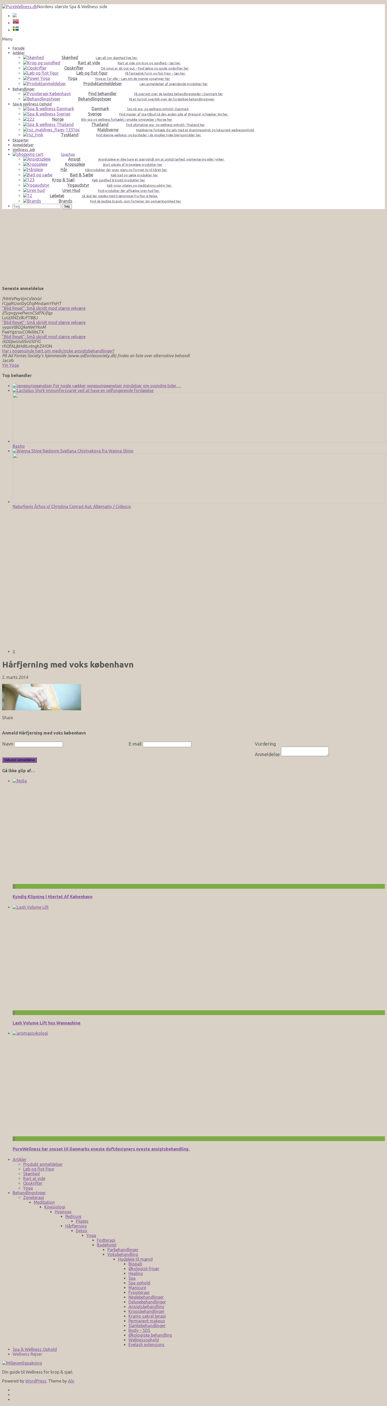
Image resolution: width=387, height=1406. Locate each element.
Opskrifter (32, 1183)
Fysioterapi (139, 1292)
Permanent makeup (146, 1320)
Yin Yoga (10, 365)
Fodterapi (106, 1240)
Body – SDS (139, 1330)
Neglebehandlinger (146, 1297)
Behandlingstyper (29, 1192)
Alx (71, 1381)
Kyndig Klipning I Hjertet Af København (52, 896)
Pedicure (73, 1216)
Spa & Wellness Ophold (35, 1349)
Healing (135, 1273)
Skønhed (31, 1173)
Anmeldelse (267, 754)
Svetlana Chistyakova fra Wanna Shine (96, 450)
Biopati (135, 1264)
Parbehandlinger (122, 1249)
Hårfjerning (76, 1226)
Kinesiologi (54, 1207)
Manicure (137, 1287)
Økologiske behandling (150, 1335)
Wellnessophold (143, 1339)
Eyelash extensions (146, 1344)
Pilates (82, 1221)
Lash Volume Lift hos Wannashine (47, 1023)
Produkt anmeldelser (43, 1164)
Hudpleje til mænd (135, 1259)
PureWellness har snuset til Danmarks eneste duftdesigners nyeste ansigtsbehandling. (101, 1149)
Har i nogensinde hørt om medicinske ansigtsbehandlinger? (58, 351)
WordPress (35, 1381)
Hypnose (63, 1211)
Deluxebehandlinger (147, 1301)
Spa (132, 1278)
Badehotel (106, 1245)
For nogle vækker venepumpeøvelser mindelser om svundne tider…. (116, 385)
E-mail (135, 743)
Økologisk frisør (143, 1268)
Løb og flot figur (38, 1169)
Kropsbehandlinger (146, 1311)
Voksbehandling (122, 1254)
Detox (81, 1230)
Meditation (44, 1202)
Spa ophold (139, 1283)
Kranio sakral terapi (147, 1316)
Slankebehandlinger (147, 1325)
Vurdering (265, 743)
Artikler (20, 1159)
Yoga (28, 1188)
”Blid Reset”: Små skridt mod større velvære (44, 308)
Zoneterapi (33, 1197)
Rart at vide (34, 1178)
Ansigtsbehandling (146, 1306)
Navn (7, 743)
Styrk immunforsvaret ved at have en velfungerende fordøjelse (93, 390)
